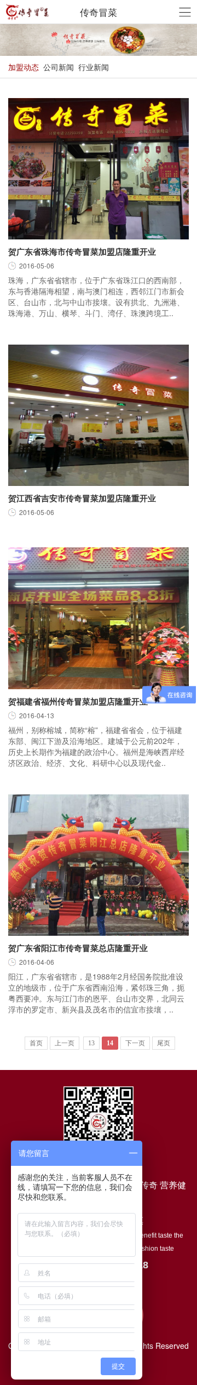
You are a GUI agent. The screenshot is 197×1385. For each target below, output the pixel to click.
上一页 (64, 1043)
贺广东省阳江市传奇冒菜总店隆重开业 (78, 947)
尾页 (163, 1043)
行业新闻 (93, 66)
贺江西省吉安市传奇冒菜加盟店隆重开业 (82, 498)
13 (91, 1043)
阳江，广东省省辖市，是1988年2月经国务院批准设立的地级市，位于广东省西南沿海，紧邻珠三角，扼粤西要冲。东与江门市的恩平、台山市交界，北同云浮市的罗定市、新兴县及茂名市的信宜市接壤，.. (96, 993)
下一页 (135, 1043)
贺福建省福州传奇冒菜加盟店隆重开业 (78, 701)
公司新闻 (58, 66)
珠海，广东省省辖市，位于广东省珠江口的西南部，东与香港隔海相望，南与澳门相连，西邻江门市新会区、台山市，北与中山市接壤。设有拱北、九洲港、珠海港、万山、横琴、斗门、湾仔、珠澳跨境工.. (96, 296)
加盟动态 (23, 66)
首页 (36, 1043)
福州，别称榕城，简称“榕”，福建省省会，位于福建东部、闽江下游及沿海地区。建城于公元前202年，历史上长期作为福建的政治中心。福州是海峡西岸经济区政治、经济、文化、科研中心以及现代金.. (96, 746)
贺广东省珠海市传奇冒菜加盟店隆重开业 (82, 251)
